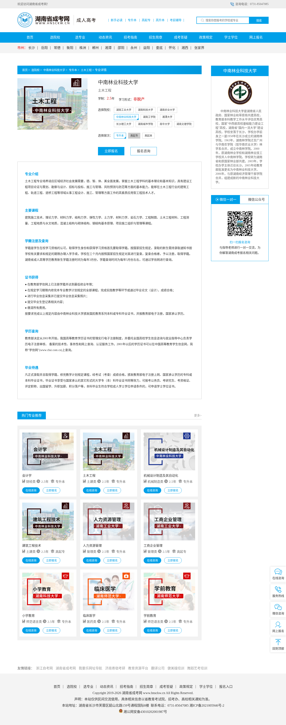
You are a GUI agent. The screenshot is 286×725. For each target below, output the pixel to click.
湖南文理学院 (184, 124)
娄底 (159, 48)
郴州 (95, 48)
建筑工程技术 (31, 545)
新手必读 (116, 20)
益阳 (146, 48)
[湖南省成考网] (56, 26)
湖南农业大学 (167, 109)
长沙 (31, 48)
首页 (30, 37)
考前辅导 (176, 20)
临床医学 (89, 615)
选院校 (55, 37)
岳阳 (44, 48)
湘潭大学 (167, 117)
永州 (133, 48)
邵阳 (121, 48)
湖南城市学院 (145, 124)
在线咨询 (31, 490)
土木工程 (86, 69)
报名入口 (226, 686)
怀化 (172, 48)
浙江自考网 (44, 668)
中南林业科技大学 (54, 69)
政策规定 (206, 37)
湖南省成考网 (66, 668)
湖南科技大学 (145, 109)
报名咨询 (143, 151)
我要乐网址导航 (90, 668)
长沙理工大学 (123, 124)
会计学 (27, 475)
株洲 (82, 48)
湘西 (185, 48)
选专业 (80, 37)
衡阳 (70, 48)
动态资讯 (105, 37)
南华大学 (165, 124)
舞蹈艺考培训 (197, 668)
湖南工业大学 (123, 109)
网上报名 (256, 37)
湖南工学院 (149, 117)
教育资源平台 (138, 668)
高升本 (160, 20)
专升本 (132, 20)
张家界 (199, 48)
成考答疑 (180, 37)
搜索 (259, 20)
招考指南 (130, 37)
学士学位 (231, 37)
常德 (57, 48)
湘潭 (108, 48)
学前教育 (150, 615)
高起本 (148, 135)
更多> (198, 415)
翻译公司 (158, 668)
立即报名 (111, 151)
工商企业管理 (153, 545)
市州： (22, 48)
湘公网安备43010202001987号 (145, 712)
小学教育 (28, 615)
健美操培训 (175, 668)
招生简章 (155, 37)
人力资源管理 (92, 545)
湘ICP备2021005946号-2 (206, 705)
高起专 (146, 20)
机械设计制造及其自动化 (161, 475)
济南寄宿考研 (115, 668)
